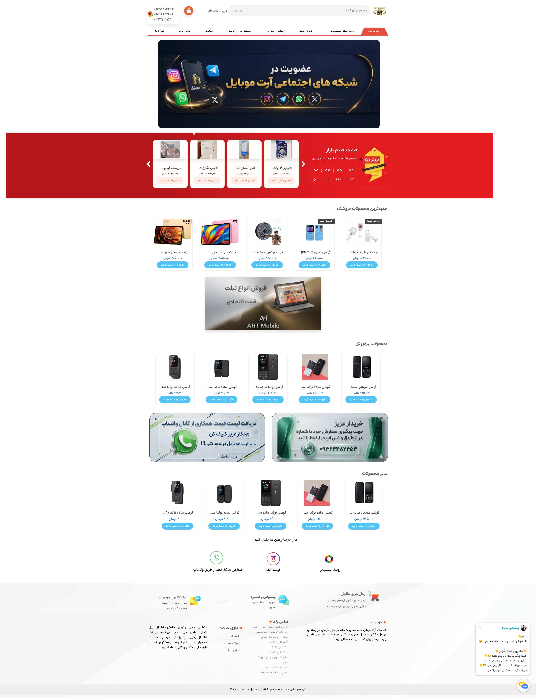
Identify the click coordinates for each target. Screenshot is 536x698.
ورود (224, 10)
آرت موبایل (374, 31)
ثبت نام (213, 10)
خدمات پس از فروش (239, 31)
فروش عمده (305, 31)
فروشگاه (235, 636)
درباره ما (159, 31)
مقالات (209, 31)
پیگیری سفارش (275, 31)
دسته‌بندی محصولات (342, 31)
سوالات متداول (231, 643)
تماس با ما (185, 31)
